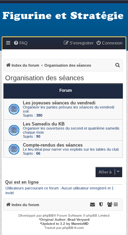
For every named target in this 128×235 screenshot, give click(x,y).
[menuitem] (20, 43)
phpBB (48, 215)
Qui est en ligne (22, 182)
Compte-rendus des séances (53, 145)
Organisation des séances (44, 78)
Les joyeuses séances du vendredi (59, 102)
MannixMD (79, 223)
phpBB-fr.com (73, 228)
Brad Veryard (78, 219)
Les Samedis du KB (44, 124)
